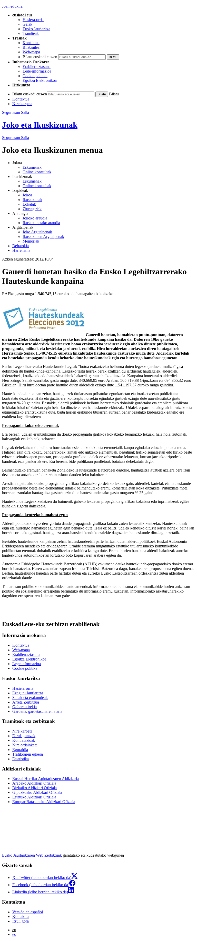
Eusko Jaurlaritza (36, 29)
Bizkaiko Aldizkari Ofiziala (34, 788)
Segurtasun (15, 137)
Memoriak (31, 241)
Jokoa (27, 195)
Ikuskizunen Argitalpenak (43, 236)
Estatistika (20, 759)
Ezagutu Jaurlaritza (27, 693)
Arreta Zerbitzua (25, 702)
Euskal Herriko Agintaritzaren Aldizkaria (45, 778)
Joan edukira (12, 6)
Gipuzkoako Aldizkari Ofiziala (37, 792)
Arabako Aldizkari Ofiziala (34, 783)
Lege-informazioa (37, 71)
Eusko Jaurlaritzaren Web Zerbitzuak (32, 855)
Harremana (21, 250)
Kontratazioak (23, 740)
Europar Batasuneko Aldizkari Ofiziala (43, 801)
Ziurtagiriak (32, 209)
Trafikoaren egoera (27, 754)
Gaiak (27, 24)
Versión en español (27, 912)
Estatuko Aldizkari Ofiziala (34, 797)
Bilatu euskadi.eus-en (40, 57)
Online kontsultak (37, 172)
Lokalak (29, 204)
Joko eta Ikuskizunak (39, 124)
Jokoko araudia (35, 218)
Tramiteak (31, 33)
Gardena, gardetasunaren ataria (37, 711)
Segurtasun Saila (15, 112)
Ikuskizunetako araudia (41, 223)
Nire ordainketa (24, 745)
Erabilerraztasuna (37, 66)
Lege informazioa (26, 664)
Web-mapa (31, 52)
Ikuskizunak (32, 199)
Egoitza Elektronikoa (40, 80)
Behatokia (20, 246)
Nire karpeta (22, 104)
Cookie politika (35, 76)
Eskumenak (32, 167)
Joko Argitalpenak (37, 232)
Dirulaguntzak (23, 736)
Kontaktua (31, 43)
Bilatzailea (31, 47)
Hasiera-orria (33, 19)
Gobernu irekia (24, 707)
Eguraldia (20, 749)
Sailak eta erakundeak (30, 697)
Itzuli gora (20, 921)
